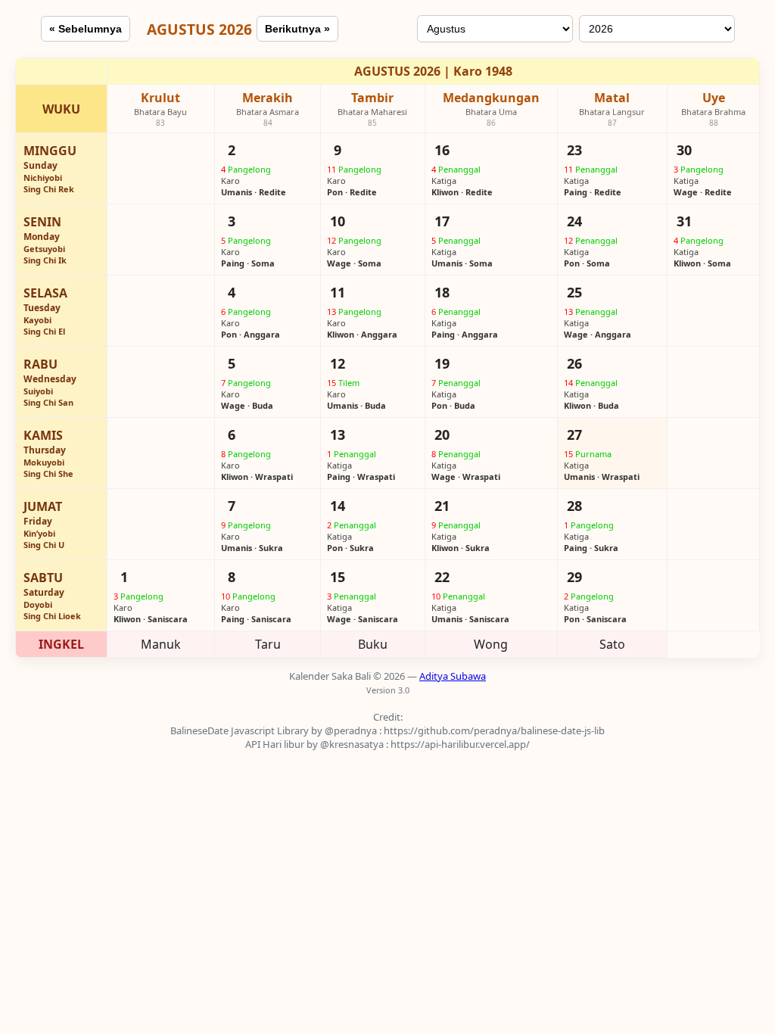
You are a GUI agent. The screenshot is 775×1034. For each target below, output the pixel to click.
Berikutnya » (297, 29)
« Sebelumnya (85, 29)
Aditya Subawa (452, 676)
